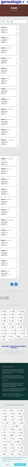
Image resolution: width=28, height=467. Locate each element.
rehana (11, 317)
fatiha (20, 419)
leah (3, 435)
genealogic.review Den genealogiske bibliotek (14, 346)
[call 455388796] (16, 179)
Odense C (3, 265)
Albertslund (3, 42)
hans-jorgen (14, 426)
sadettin (4, 451)
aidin (3, 410)
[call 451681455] (16, 159)
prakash (20, 447)
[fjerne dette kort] (16, 33)
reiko (9, 324)
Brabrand (3, 62)
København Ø (3, 183)
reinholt (22, 333)
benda (11, 413)
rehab (19, 314)
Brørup (2, 93)
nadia (16, 441)
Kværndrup (3, 173)
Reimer (8, 21)
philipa (11, 447)
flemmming (5, 423)
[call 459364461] (16, 58)
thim (18, 454)
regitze (11, 311)
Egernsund (3, 103)
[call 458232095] (16, 68)
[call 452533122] (16, 200)
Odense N (3, 275)
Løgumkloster (3, 194)
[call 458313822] (16, 89)
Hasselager (3, 124)
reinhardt (13, 330)
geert (20, 423)
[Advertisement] (13, 152)
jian (19, 429)
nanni (4, 444)
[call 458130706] (16, 28)
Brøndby (2, 83)
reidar (11, 320)
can (11, 416)
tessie (10, 454)
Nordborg (3, 214)
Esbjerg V (3, 114)
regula (11, 314)
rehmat (19, 317)
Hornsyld (2, 144)
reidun (19, 320)
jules (3, 432)
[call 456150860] (16, 271)
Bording (2, 52)
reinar (11, 327)
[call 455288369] (16, 251)
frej (13, 423)
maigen (11, 438)
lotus (4, 438)
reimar (16, 324)
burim (4, 416)
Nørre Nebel (3, 245)
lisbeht (19, 435)
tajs (3, 454)
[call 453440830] (16, 99)
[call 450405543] (16, 48)
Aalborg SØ (3, 32)
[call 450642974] (16, 140)
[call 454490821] (16, 210)
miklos (19, 438)
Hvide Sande (3, 164)
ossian (4, 447)
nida (11, 444)
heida (23, 426)
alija (10, 410)
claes (4, 419)
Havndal (2, 134)
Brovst (2, 73)
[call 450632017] (16, 79)
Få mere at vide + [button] (6, 461)
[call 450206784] (16, 169)
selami (12, 451)
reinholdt (13, 333)
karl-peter (11, 432)
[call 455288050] (16, 240)
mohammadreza (6, 441)
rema (9, 339)
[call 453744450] (16, 189)
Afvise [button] (7, 464)
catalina (19, 416)
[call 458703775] (16, 230)
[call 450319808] (16, 220)
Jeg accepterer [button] (20, 464)
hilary (3, 429)
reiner (19, 327)
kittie (20, 432)
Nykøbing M (3, 234)
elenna (12, 419)
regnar (20, 311)
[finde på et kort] (16, 30)
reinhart (22, 330)
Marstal (2, 204)
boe (18, 413)
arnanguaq (19, 410)
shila (20, 451)
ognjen (18, 444)
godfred (4, 426)
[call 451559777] (16, 261)
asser (4, 413)
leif (11, 435)
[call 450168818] (16, 38)
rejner (10, 336)
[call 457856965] (16, 130)
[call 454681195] (16, 109)
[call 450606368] (16, 120)
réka (18, 336)
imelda (11, 429)
